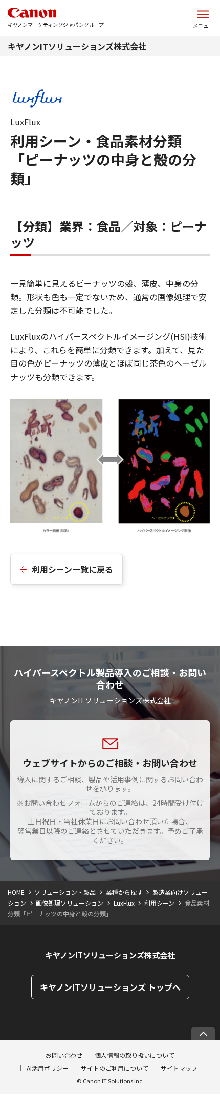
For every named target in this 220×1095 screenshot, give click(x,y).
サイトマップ (179, 1068)
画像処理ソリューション (69, 902)
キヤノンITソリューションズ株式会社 (77, 46)
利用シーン (159, 902)
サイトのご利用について (114, 1068)
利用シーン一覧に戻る (72, 569)
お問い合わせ (64, 1054)
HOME (16, 892)
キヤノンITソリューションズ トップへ (110, 987)
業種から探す (124, 892)
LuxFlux (124, 902)
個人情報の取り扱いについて (134, 1054)
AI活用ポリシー (48, 1068)
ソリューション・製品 (65, 892)
